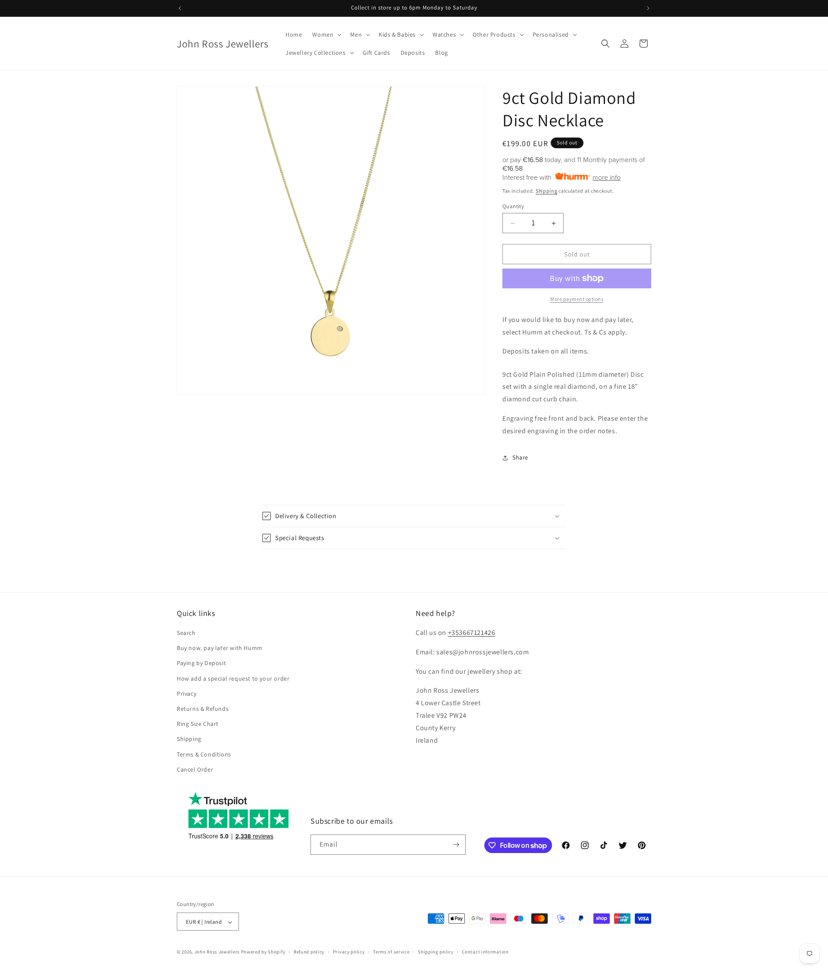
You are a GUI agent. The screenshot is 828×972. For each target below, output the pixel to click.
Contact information (485, 952)
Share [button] (520, 457)
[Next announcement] (648, 8)
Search (186, 633)
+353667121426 (472, 632)
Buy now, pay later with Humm (220, 648)
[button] (326, 34)
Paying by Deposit (201, 663)
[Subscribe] (455, 844)
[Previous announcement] (179, 8)
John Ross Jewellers (217, 952)
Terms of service (391, 952)
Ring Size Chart (198, 724)
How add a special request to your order (233, 678)
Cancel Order (195, 769)
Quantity (513, 206)
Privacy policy (349, 952)
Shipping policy (436, 952)
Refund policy (309, 952)
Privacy (186, 693)
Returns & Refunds (203, 709)
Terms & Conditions (204, 754)
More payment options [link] (576, 299)
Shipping (547, 191)
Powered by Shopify (263, 952)
